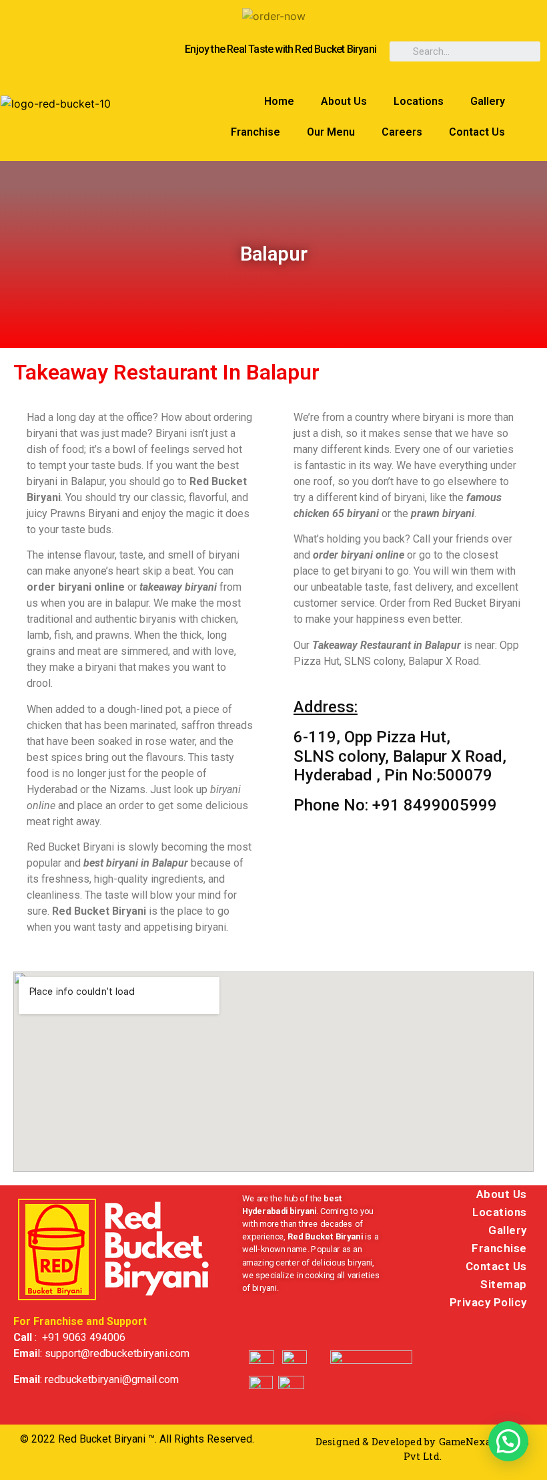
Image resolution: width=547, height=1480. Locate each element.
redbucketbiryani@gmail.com (112, 1379)
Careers (402, 132)
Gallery (487, 101)
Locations (419, 101)
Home (279, 101)
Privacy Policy (488, 1302)
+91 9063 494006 (83, 1337)
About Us (344, 101)
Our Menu (331, 132)
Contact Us (477, 132)
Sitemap (503, 1284)
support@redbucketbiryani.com (117, 1353)
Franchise (255, 132)
